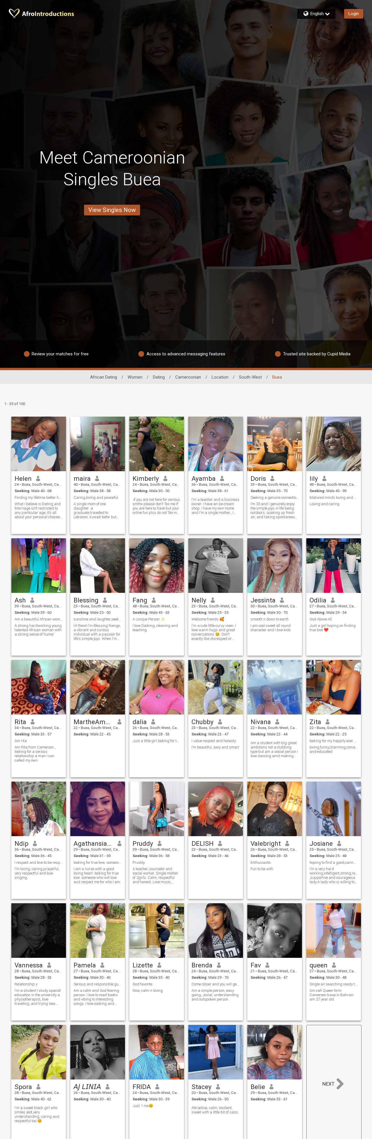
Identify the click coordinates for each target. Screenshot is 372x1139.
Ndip (21, 843)
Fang (140, 600)
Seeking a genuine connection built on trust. (275, 497)
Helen (23, 478)
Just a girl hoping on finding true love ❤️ (333, 627)
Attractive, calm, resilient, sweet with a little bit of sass (215, 1110)
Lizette (143, 965)
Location (220, 377)
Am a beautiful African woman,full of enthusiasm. (39, 619)
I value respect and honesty (214, 741)
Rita (20, 722)
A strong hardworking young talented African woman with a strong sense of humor (38, 629)
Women (135, 377)
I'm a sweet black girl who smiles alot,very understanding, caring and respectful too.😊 (37, 1114)
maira (82, 478)
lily (314, 478)
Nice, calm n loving (148, 990)
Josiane (321, 843)
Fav (256, 965)
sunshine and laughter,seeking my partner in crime (98, 619)
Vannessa (29, 965)
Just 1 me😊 (143, 1106)
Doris (258, 478)
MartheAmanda (93, 722)
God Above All (321, 619)
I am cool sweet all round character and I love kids (271, 627)
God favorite (142, 984)
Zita (315, 722)
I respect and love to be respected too (39, 862)
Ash (20, 600)
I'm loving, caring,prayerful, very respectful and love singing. (37, 873)
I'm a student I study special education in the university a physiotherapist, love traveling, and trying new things (38, 997)
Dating (159, 377)
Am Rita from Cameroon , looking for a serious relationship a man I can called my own (35, 753)
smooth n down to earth (270, 619)
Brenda (202, 965)
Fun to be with (262, 869)
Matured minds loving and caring (334, 497)
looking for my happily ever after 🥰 (334, 741)
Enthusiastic (261, 862)
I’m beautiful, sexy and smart (215, 747)
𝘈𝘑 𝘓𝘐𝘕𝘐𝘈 (87, 1087)
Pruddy (143, 843)
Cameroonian (188, 377)
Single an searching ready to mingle (334, 984)
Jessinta (263, 600)
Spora (23, 1087)
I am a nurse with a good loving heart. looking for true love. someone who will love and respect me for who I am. (97, 875)
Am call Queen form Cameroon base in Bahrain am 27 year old (332, 994)
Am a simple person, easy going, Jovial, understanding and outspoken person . (215, 994)
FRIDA (142, 1087)
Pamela (85, 965)
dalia (140, 722)
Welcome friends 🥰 (208, 619)
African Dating (103, 377)
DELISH (203, 843)
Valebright (266, 843)
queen (319, 965)
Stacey (202, 1087)
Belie (258, 1087)
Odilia (318, 600)
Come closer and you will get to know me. (216, 984)
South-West (250, 377)
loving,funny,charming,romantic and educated (334, 749)
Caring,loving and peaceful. (96, 497)
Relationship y (26, 984)
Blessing (86, 600)
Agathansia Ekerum (93, 843)
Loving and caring (324, 504)
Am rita (21, 741)
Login (353, 13)
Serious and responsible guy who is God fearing (98, 984)
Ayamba (204, 478)
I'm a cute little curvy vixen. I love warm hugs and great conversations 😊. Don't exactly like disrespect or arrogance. (214, 632)
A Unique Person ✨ (149, 619)
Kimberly (146, 478)
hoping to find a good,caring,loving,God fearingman (334, 862)
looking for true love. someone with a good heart (98, 862)
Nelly (199, 600)
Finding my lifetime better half (39, 497)
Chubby (203, 722)
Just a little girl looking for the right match (157, 741)
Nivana (261, 722)
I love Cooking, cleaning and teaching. (155, 627)
